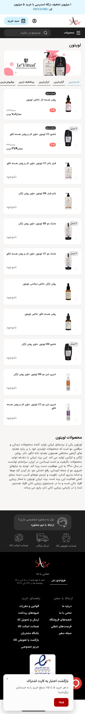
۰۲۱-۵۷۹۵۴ (59, 581)
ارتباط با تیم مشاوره (42, 525)
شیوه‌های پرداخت (28, 613)
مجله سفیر (65, 633)
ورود (61, 702)
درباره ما (67, 606)
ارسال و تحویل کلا (28, 620)
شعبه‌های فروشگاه (61, 620)
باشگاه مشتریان (30, 633)
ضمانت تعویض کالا (66, 546)
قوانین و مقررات (29, 606)
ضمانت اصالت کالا (18, 545)
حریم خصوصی (30, 647)
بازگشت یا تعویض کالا (26, 640)
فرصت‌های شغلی (61, 626)
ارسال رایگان (42, 546)
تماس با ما (65, 613)
